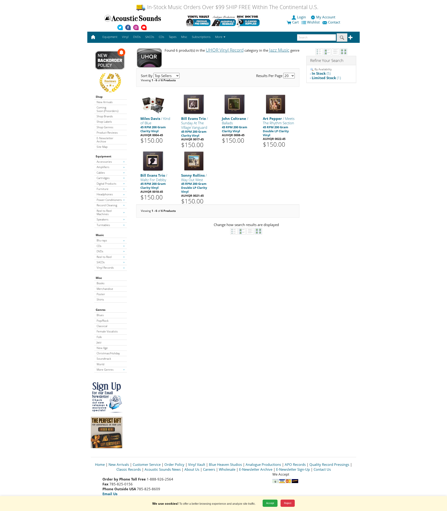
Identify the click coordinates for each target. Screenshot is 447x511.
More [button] (219, 37)
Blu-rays (102, 240)
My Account (325, 17)
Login (301, 17)
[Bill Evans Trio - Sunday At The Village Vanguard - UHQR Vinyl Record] (193, 104)
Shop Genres (105, 127)
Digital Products (106, 184)
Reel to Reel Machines (104, 212)
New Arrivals (105, 102)
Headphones (105, 194)
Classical (102, 326)
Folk (99, 337)
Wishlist (313, 22)
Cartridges (103, 178)
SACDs (101, 262)
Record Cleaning (107, 205)
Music (100, 235)
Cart (295, 22)
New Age (102, 348)
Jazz (99, 342)
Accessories (104, 162)
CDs (99, 246)
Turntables (103, 225)
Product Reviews (107, 133)
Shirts (100, 299)
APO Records (295, 464)
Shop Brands (105, 116)
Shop (99, 97)
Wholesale (227, 469)
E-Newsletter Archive (105, 139)
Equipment (103, 156)
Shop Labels (104, 122)
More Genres (105, 370)
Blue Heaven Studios (225, 464)
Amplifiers (103, 167)
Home (100, 464)
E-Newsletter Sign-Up (293, 469)
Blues (100, 315)
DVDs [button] (137, 37)
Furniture (102, 189)
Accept (270, 503)
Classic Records (128, 469)
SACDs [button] (149, 37)
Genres (100, 310)
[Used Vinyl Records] (198, 20)
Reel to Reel (104, 257)
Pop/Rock (102, 321)
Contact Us (322, 469)
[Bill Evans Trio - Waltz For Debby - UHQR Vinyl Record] (153, 160)
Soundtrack (104, 359)
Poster (101, 294)
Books (101, 283)
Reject (287, 503)
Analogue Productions (263, 464)
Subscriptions (201, 37)
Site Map (102, 147)
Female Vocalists (107, 331)
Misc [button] (184, 37)
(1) (326, 77)
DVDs (100, 251)
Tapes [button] (172, 37)
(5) (321, 73)
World (100, 364)
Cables (101, 173)
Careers (209, 469)
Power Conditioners (109, 200)
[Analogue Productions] (223, 20)
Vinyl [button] (125, 37)
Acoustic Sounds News (163, 469)
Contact (334, 22)
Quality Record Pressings (329, 464)
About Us (191, 469)
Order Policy (174, 464)
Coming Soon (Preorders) (107, 109)
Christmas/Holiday (108, 353)
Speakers (102, 219)
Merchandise (105, 289)
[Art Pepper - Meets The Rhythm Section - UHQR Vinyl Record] (275, 104)
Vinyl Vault (196, 464)
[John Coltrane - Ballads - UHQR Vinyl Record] (234, 104)
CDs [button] (161, 37)
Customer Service (147, 464)
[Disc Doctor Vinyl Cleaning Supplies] (249, 20)
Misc (99, 278)
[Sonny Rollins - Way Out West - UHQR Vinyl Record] (193, 160)
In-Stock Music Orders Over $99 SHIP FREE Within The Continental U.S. (232, 7)
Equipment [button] (109, 37)
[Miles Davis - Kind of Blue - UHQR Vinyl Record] (153, 104)
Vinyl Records (105, 268)
